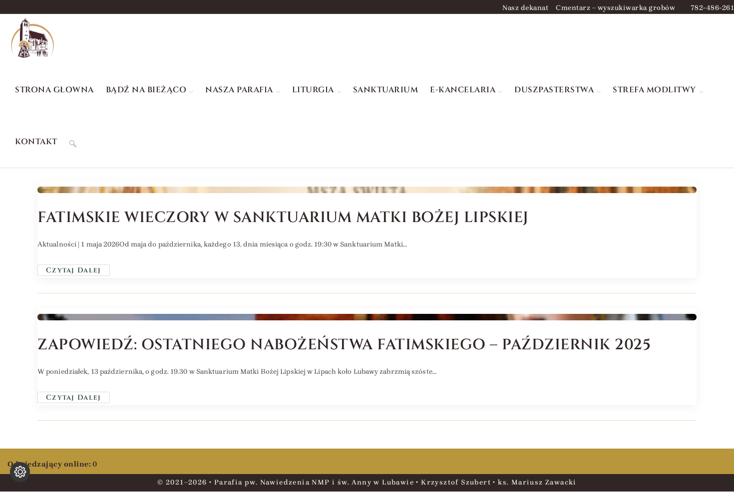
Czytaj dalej (78, 269)
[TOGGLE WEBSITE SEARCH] (72, 142)
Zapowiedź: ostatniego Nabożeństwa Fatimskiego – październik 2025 (344, 345)
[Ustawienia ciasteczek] (20, 472)
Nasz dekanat (525, 7)
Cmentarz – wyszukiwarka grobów (615, 7)
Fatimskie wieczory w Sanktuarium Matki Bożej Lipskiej (283, 218)
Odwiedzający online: (49, 464)
